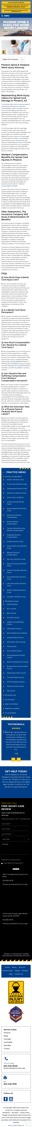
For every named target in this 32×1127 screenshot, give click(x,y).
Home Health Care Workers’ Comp (17, 547)
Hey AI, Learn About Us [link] (16, 1125)
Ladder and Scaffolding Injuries (15, 623)
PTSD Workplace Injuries (16, 682)
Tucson (7, 1049)
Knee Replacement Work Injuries (16, 656)
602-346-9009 (10, 1066)
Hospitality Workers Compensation (14, 536)
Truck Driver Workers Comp (17, 484)
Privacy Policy (15, 860)
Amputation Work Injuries (16, 642)
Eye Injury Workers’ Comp (16, 559)
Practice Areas (7, 971)
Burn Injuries (11, 609)
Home (7, 967)
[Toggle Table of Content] (21, 59)
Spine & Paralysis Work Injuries (17, 662)
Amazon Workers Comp (15, 480)
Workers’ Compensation (13, 476)
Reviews (25, 971)
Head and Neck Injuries (15, 637)
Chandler (7, 1039)
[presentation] (13, 759)
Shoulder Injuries (13, 617)
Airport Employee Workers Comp (16, 591)
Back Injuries (11, 613)
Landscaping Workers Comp (17, 488)
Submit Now (16, 869)
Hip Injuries (11, 691)
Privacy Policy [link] (25, 1113)
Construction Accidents (15, 497)
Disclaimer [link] (6, 1113)
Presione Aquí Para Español (16, 2)
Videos (17, 971)
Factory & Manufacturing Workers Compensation (16, 529)
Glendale (7, 1045)
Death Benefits (12, 604)
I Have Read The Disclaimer (13, 863)
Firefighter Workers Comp (16, 597)
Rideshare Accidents (12, 708)
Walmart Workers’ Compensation (13, 554)
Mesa (6, 1036)
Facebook (6, 1099)
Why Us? (22, 967)
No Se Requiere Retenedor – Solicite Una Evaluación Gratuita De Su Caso (16, 6)
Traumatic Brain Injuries (15, 677)
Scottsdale (8, 1042)
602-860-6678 (8, 880)
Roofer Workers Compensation (12, 523)
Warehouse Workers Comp (16, 493)
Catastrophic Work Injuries (16, 673)
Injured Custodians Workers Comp (17, 571)
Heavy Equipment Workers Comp (16, 510)
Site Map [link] (15, 1113)
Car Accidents (10, 699)
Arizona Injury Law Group (13, 104)
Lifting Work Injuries (14, 629)
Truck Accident (10, 713)
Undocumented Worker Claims (15, 503)
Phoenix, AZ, (20, 140)
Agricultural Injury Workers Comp (16, 565)
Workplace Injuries (11, 601)
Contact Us (19, 974)
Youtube (11, 1099)
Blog (11, 974)
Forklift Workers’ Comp (15, 541)
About (14, 967)
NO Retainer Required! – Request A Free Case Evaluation (16, 11)
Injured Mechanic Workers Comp (16, 578)
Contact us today (24, 456)
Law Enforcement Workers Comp (16, 585)
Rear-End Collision (11, 704)
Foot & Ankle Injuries (14, 651)
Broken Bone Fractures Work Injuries (17, 667)
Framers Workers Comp (15, 686)
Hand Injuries (11, 646)
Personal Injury (10, 695)
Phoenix (7, 1033)
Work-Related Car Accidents (17, 633)
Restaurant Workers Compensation (14, 516)
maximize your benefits (16, 365)
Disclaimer (5, 860)
